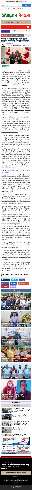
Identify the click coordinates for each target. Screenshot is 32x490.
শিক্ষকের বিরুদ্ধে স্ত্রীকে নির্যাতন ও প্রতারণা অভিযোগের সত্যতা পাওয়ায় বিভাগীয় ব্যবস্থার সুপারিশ (14, 396)
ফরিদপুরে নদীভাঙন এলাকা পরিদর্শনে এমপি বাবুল (19, 429)
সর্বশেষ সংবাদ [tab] (16, 403)
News (11, 35)
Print (14, 286)
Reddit (14, 283)
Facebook (6, 280)
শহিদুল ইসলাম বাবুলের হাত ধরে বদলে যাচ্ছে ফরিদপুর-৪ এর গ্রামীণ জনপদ (14, 359)
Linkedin (5, 283)
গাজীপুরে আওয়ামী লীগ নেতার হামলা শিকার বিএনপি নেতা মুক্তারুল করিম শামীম (16, 118)
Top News (16, 35)
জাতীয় (21, 35)
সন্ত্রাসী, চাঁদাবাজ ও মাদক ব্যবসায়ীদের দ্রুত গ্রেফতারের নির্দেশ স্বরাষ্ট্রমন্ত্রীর (14, 307)
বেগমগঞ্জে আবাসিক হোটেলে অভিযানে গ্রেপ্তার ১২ (19, 416)
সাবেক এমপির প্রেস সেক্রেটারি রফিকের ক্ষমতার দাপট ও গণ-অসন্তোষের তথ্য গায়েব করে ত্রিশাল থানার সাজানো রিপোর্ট (15, 341)
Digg (22, 280)
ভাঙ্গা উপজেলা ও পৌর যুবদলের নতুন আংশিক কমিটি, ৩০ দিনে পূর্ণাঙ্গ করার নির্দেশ (14, 377)
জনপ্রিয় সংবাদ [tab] (16, 406)
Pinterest (5, 286)
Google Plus (24, 283)
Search (26, 5)
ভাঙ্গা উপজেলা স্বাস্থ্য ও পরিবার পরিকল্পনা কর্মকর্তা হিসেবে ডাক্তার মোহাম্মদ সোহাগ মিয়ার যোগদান (16, 325)
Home (5, 35)
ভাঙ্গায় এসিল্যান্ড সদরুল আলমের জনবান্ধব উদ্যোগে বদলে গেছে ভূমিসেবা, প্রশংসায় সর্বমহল (20, 423)
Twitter (15, 280)
